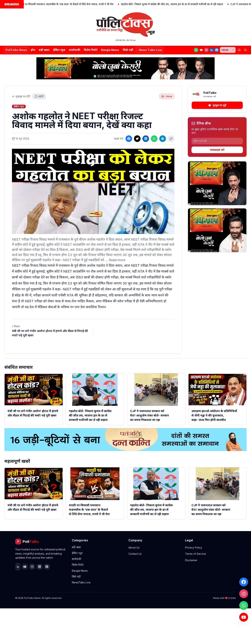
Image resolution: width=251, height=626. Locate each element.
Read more (117, 260)
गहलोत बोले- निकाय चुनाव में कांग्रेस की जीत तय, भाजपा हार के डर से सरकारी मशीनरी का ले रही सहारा (155, 4)
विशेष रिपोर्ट (90, 50)
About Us (133, 547)
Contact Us (135, 553)
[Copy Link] (171, 138)
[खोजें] (239, 50)
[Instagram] (206, 50)
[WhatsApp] (196, 50)
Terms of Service (195, 553)
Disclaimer (191, 560)
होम (33, 50)
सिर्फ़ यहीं (128, 50)
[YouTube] (201, 50)
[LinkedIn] (211, 50)
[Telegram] (162, 138)
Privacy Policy (193, 547)
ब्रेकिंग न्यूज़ (59, 50)
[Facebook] (216, 50)
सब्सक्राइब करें (217, 149)
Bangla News (110, 50)
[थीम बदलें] (245, 50)
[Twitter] (137, 138)
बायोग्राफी (74, 50)
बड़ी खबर (44, 50)
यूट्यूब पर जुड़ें (219, 105)
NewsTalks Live (81, 582)
